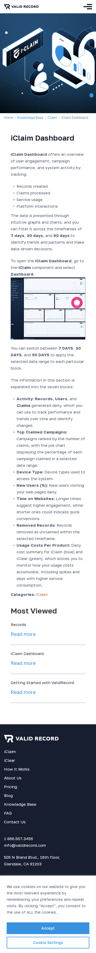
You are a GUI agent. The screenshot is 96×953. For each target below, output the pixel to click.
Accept (48, 928)
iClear (9, 760)
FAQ (8, 813)
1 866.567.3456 (18, 838)
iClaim (52, 118)
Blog (8, 795)
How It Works (17, 769)
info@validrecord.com (25, 845)
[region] (48, 914)
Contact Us (15, 821)
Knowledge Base (20, 804)
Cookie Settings (48, 942)
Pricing (10, 786)
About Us (13, 777)
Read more (23, 634)
